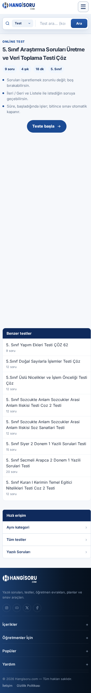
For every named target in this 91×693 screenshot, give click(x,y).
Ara (79, 23)
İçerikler (9, 624)
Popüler (9, 651)
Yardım (8, 664)
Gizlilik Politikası (28, 685)
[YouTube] (17, 608)
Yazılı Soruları (18, 552)
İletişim (7, 685)
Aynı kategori (18, 527)
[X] (27, 608)
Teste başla (43, 126)
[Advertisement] (45, 182)
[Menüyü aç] (83, 6)
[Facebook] (37, 608)
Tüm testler (16, 539)
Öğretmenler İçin (17, 637)
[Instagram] (6, 608)
